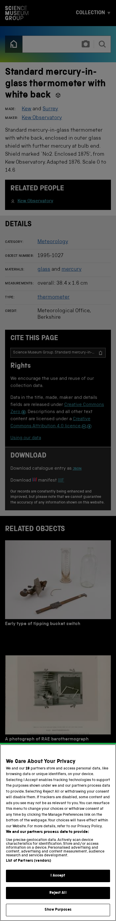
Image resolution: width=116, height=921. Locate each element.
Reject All (57, 893)
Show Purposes (58, 910)
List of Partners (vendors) (28, 861)
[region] (58, 832)
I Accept (58, 876)
